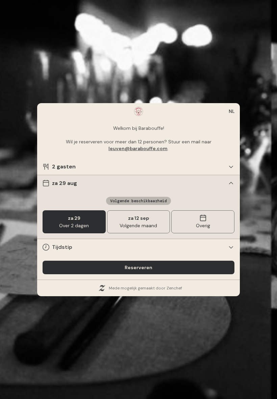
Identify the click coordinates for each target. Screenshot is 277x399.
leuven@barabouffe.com (138, 148)
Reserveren (138, 267)
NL (232, 111)
